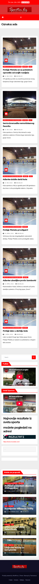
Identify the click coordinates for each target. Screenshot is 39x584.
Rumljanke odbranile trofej (19, 508)
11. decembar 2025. (12, 491)
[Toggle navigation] (20, 17)
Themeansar (33, 575)
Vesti (30, 66)
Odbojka (11, 545)
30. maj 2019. (9, 129)
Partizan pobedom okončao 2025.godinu (19, 486)
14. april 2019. (9, 284)
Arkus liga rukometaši (11, 483)
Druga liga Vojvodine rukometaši (12, 66)
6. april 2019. (9, 334)
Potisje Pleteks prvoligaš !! (15, 230)
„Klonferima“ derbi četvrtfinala (15, 528)
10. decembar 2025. (12, 511)
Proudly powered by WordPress (10, 575)
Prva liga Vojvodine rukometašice (12, 176)
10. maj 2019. (9, 183)
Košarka (7, 524)
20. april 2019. (9, 233)
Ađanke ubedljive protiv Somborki (19, 280)
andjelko (19, 76)
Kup (6, 506)
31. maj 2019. (9, 76)
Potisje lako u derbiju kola (15, 331)
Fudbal (10, 580)
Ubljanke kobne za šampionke (14, 548)
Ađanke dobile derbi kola (15, 179)
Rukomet (25, 66)
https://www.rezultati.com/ (11, 442)
